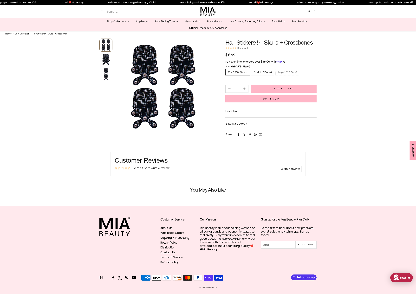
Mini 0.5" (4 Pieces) (237, 72)
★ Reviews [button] (413, 150)
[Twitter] (244, 134)
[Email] (260, 134)
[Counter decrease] (229, 89)
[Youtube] (134, 277)
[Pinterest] (249, 134)
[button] (131, 12)
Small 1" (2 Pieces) (263, 72)
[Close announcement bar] (412, 2)
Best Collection (22, 34)
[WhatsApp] (255, 134)
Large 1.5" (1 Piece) (287, 72)
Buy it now (271, 98)
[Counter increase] (244, 89)
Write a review (290, 169)
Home (8, 34)
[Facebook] (238, 134)
